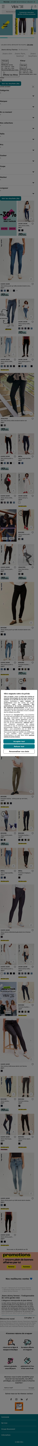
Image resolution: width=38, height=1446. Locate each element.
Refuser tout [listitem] (19, 746)
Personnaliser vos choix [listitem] (19, 751)
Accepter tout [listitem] (19, 741)
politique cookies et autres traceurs (19, 735)
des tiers (7, 718)
